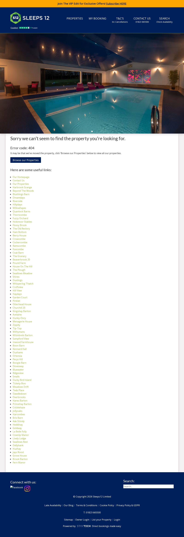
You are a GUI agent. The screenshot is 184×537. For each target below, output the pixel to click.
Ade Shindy (18, 421)
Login (117, 519)
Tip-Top (17, 328)
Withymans (19, 331)
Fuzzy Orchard (20, 218)
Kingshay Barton (22, 311)
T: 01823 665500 (92, 512)
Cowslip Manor (21, 435)
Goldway (17, 428)
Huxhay (17, 448)
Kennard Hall (20, 349)
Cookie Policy (107, 505)
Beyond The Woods (23, 190)
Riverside (17, 201)
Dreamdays (19, 197)
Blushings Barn (21, 194)
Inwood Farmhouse (23, 342)
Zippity (16, 324)
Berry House (19, 235)
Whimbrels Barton (22, 335)
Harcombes (19, 414)
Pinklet (16, 300)
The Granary (19, 256)
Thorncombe (20, 214)
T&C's (120, 19)
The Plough (19, 269)
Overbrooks (19, 397)
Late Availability (52, 505)
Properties (75, 18)
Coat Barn (18, 252)
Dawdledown (19, 393)
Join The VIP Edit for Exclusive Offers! (92, 3)
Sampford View (21, 338)
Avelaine (17, 314)
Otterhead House (22, 304)
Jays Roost (18, 452)
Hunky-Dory (19, 318)
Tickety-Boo (19, 383)
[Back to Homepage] (31, 18)
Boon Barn (18, 345)
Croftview (18, 287)
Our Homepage (21, 177)
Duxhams (18, 352)
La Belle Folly (20, 431)
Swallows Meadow (22, 273)
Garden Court (20, 297)
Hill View (17, 290)
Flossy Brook (20, 225)
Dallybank (18, 445)
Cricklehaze (19, 407)
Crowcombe (19, 238)
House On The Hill (22, 266)
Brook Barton (20, 459)
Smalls (16, 376)
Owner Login (82, 519)
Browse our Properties (26, 160)
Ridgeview (18, 373)
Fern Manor (19, 462)
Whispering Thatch (23, 283)
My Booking (97, 18)
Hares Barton (20, 400)
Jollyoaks (17, 410)
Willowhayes (19, 208)
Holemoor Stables (22, 221)
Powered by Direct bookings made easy (92, 526)
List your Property (101, 519)
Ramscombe (19, 245)
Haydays (17, 294)
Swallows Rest (20, 441)
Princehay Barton (22, 404)
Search (164, 19)
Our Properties (21, 183)
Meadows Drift (21, 386)
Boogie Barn (19, 362)
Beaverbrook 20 (21, 259)
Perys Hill (18, 359)
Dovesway (18, 366)
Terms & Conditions (86, 505)
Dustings (17, 280)
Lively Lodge (19, 438)
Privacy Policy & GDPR (128, 505)
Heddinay (18, 424)
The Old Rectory (21, 228)
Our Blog (68, 505)
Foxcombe (18, 249)
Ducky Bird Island (22, 380)
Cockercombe (20, 242)
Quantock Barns (21, 211)
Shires (16, 276)
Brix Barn (18, 417)
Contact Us (142, 19)
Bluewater (18, 369)
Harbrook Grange (22, 187)
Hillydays (17, 204)
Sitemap (68, 519)
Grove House (20, 455)
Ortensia (17, 355)
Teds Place (18, 390)
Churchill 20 (19, 307)
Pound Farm (19, 263)
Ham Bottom (19, 232)
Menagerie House (22, 321)
